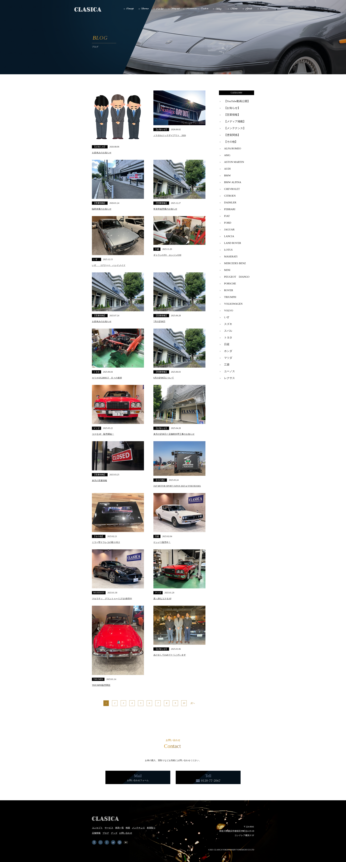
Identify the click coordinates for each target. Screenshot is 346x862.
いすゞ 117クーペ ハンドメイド (108, 265)
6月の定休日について (163, 378)
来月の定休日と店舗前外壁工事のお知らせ (173, 434)
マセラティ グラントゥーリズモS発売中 (112, 598)
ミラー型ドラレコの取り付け (106, 542)
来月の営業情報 (99, 480)
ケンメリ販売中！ (162, 542)
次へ (192, 703)
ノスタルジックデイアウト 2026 (169, 135)
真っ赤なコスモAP (162, 598)
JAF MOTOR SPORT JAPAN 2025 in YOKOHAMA (177, 486)
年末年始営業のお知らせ (165, 209)
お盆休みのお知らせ (101, 153)
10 (184, 703)
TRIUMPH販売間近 (101, 685)
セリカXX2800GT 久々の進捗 (107, 378)
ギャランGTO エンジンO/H (167, 255)
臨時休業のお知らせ (101, 209)
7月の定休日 (159, 321)
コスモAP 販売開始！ (103, 434)
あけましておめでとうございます (169, 655)
